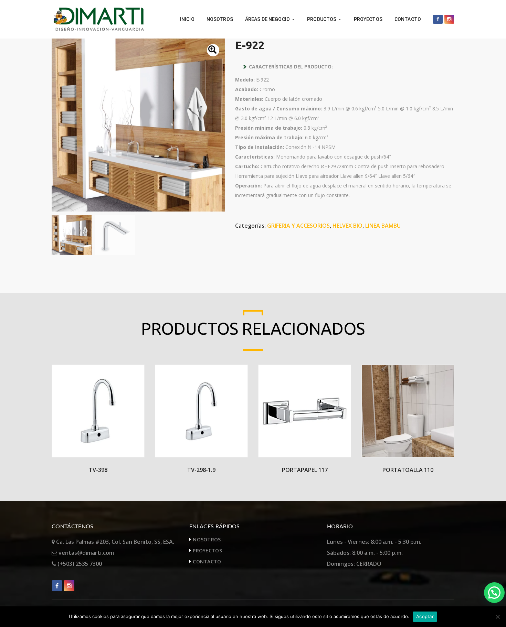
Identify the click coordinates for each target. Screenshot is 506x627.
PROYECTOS (207, 550)
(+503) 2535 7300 (79, 563)
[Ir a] (438, 19)
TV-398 (98, 470)
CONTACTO (207, 561)
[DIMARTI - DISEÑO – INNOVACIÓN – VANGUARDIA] (98, 18)
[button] (213, 50)
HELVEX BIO (347, 225)
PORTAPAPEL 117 (305, 470)
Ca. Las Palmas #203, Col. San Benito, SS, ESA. (114, 541)
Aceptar (425, 616)
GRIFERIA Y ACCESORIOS (298, 225)
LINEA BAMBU (383, 225)
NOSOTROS (207, 539)
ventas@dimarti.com (85, 552)
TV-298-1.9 (201, 470)
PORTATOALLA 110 (407, 470)
